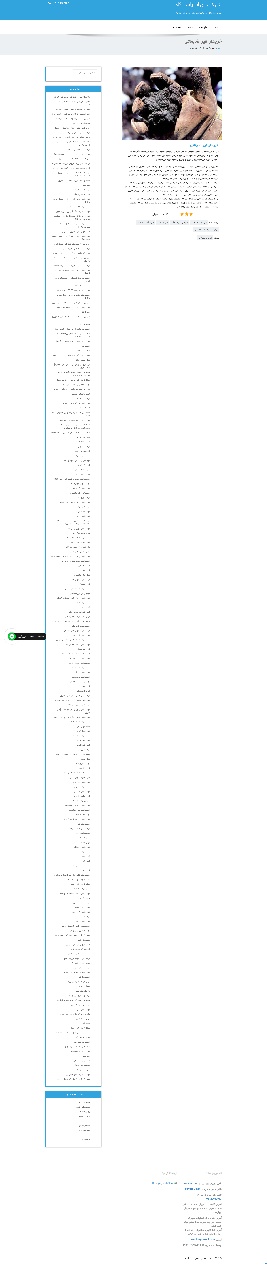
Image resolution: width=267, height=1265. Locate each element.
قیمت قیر (86, 346)
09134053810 (192, 1189)
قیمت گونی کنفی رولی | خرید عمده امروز (73, 307)
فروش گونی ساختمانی (81, 801)
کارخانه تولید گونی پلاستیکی (78, 879)
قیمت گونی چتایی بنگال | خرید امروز (74, 561)
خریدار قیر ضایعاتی (204, 145)
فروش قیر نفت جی (82, 1060)
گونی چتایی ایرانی (82, 360)
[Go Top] (266, 1263)
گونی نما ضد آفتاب (82, 796)
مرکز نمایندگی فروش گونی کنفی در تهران (72, 754)
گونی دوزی (85, 870)
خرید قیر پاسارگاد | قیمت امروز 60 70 (73, 1000)
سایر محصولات (84, 1116)
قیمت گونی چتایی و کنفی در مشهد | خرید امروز (72, 711)
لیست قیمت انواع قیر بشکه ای (77, 958)
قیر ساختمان (84, 1130)
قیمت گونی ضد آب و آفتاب (78, 828)
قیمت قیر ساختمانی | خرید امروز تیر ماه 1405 (70, 433)
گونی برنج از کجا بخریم (80, 484)
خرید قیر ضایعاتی (199, 222)
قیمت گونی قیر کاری (81, 782)
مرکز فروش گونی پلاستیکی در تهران (74, 884)
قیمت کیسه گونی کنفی (80, 626)
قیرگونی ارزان (84, 986)
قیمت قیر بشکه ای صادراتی (78, 1074)
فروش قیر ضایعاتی (179, 222)
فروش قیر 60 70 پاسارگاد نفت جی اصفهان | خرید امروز (71, 318)
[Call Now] (12, 636)
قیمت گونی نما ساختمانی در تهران (76, 589)
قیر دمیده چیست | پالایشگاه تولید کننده (73, 109)
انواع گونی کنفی (83, 691)
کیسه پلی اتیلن (83, 940)
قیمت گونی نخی (83, 1009)
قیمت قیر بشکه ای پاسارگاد (78, 132)
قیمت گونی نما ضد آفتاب (79, 722)
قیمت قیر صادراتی (82, 456)
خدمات (191, 27)
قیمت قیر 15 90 (82, 286)
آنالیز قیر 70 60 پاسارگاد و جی (77, 1047)
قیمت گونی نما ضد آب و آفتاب (77, 819)
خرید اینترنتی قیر (82, 968)
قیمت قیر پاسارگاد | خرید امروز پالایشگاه (72, 1033)
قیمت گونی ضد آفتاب (81, 736)
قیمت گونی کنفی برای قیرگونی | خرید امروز (71, 875)
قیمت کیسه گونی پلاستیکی (79, 954)
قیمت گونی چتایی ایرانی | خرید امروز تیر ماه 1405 (71, 201)
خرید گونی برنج (83, 507)
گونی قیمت (85, 917)
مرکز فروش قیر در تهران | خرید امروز (73, 380)
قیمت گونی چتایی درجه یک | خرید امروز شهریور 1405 (73, 225)
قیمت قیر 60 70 (82, 351)
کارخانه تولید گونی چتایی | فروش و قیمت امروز (70, 168)
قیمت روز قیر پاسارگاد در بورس (76, 972)
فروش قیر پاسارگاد (81, 1065)
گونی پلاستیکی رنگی (81, 856)
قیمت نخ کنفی (84, 511)
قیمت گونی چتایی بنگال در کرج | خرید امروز (71, 717)
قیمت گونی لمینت (82, 921)
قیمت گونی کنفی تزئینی (80, 912)
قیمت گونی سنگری (82, 791)
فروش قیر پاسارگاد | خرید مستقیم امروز (72, 119)
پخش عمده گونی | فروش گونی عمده (75, 1014)
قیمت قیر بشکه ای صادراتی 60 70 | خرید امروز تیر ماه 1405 (72, 335)
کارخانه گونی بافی (83, 991)
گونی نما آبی (85, 686)
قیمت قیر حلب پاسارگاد (80, 1051)
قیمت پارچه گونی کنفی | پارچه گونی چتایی (72, 700)
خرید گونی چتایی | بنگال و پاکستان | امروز (72, 128)
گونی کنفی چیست (82, 750)
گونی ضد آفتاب (83, 745)
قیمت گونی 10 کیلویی (81, 488)
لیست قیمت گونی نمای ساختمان (77, 630)
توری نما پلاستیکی (82, 470)
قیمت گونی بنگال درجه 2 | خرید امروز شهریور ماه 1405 (70, 238)
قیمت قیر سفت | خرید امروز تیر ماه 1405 (72, 265)
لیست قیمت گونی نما (81, 579)
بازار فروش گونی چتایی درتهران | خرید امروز (71, 355)
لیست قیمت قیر (83, 408)
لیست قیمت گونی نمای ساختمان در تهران (72, 621)
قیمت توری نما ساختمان (80, 493)
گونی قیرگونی (84, 465)
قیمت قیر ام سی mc (81, 866)
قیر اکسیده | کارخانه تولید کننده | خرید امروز (71, 114)
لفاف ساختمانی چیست (81, 394)
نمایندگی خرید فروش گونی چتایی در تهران (72, 1079)
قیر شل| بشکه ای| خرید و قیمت (76, 460)
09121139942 (60, 3)
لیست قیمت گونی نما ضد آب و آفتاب (74, 654)
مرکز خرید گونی (83, 1019)
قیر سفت (86, 185)
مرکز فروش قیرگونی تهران (78, 982)
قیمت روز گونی (83, 731)
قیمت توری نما (84, 497)
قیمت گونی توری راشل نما (79, 528)
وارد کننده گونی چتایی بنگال (78, 547)
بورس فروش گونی (82, 1037)
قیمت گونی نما (84, 824)
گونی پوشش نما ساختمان (80, 682)
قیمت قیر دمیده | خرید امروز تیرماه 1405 (72, 154)
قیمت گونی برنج (83, 516)
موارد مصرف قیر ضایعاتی (206, 229)
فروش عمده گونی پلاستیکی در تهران (74, 926)
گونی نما (86, 570)
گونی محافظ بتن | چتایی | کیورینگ (76, 385)
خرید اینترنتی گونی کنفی (79, 963)
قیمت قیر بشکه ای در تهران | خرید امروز (72, 329)
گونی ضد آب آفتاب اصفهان (78, 612)
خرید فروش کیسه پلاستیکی (78, 944)
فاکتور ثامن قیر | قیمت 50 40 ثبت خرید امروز (72, 103)
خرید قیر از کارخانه (82, 190)
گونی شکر (86, 607)
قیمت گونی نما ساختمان (80, 668)
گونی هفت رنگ (83, 649)
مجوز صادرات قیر (82, 437)
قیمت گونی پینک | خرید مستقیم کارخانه (73, 598)
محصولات (86, 1139)
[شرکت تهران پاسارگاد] (179, 9)
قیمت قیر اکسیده (82, 907)
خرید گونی (85, 1023)
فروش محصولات (83, 1125)
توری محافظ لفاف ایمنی (80, 533)
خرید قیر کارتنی (83, 324)
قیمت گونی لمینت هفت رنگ (78, 644)
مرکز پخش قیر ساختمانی (79, 593)
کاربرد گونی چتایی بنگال (80, 552)
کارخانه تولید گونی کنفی (80, 777)
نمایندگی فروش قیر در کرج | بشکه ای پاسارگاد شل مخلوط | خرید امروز (74, 426)
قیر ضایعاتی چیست (145, 222)
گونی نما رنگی (84, 584)
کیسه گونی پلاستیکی (81, 889)
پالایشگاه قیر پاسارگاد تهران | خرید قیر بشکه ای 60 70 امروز (71, 143)
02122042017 (214, 1198)
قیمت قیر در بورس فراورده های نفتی (74, 420)
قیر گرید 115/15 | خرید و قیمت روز (74, 159)
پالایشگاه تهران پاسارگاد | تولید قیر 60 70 (72, 97)
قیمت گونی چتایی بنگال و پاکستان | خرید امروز (70, 556)
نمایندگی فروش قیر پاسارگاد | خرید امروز (72, 935)
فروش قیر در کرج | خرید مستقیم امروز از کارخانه (72, 259)
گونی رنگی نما (84, 768)
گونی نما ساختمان (83, 815)
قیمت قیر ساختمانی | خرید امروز (76, 248)
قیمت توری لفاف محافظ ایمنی (78, 538)
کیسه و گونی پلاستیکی (80, 949)
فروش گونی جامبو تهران (79, 663)
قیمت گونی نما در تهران (80, 658)
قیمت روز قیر (84, 977)
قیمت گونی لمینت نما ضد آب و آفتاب (74, 893)
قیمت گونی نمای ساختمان (79, 810)
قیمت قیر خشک (83, 398)
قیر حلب (86, 1056)
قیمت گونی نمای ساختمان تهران (77, 805)
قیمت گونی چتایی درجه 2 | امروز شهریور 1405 (73, 296)
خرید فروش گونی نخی (80, 1005)
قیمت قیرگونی (84, 446)
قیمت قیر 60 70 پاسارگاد (79, 149)
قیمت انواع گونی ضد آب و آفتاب (76, 773)
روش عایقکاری (84, 1111)
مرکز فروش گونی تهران (80, 1028)
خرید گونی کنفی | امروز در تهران (76, 231)
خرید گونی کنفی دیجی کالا (79, 705)
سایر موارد (85, 1121)
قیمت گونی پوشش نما (81, 677)
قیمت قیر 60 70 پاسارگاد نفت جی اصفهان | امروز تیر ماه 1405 (71, 218)
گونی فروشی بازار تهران (80, 931)
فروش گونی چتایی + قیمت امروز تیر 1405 (72, 479)
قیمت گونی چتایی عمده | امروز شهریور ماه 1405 (72, 272)
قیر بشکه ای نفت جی (81, 1070)
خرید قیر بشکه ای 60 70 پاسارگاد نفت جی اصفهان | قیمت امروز (72, 374)
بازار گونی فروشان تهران (79, 995)
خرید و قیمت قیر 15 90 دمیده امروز (74, 180)
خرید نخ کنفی (84, 566)
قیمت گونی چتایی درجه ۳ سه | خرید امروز (72, 502)
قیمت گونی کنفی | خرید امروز (77, 207)
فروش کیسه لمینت (82, 833)
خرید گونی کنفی (83, 726)
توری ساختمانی (84, 442)
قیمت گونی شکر (83, 603)
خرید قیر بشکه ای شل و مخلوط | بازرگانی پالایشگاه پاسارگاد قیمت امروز (73, 522)
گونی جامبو (85, 759)
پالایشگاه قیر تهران (81, 123)
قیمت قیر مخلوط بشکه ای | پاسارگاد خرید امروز (72, 279)
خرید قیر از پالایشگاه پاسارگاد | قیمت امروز (71, 244)
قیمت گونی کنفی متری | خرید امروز (75, 695)
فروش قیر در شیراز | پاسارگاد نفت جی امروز (71, 303)
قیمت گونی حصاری (82, 787)
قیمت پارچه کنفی (83, 740)
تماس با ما (177, 27)
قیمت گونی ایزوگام (82, 847)
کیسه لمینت (85, 838)
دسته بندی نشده (83, 1107)
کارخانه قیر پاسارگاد (81, 194)
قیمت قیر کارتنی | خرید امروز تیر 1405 (73, 341)
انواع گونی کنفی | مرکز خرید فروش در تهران (71, 253)
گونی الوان (85, 861)
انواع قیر (204, 27)
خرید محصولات (205, 237)
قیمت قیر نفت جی (82, 1042)
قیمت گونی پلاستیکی (81, 852)
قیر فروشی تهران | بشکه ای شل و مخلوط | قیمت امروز (72, 366)
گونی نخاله (85, 842)
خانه (216, 27)
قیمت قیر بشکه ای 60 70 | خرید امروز (73, 290)
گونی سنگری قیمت (82, 763)
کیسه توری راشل (82, 451)
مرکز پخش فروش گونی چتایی (77, 617)
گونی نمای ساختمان (82, 575)
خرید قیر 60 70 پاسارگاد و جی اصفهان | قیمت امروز (70, 414)
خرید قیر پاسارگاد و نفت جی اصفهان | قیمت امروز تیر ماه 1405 (71, 174)
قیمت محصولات (83, 1135)
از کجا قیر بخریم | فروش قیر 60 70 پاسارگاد (71, 163)
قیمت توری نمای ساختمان (79, 542)
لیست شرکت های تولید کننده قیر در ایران (71, 137)
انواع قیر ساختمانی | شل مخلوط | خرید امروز (71, 389)
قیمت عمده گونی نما (81, 635)
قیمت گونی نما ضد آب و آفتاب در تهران (73, 640)
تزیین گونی (85, 898)
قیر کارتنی (85, 312)
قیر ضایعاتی (162, 222)
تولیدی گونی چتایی (82, 474)
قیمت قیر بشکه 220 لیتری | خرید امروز (73, 211)
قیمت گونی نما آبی (82, 672)
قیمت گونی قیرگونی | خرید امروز (76, 403)
